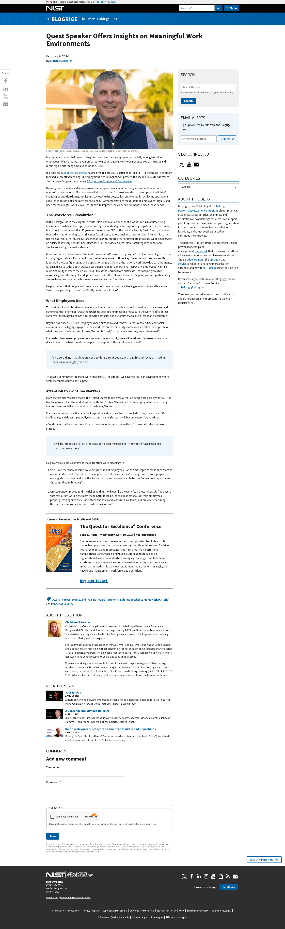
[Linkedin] (5, 88)
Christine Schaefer (61, 61)
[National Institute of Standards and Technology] (69, 874)
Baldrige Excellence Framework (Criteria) (144, 599)
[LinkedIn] (199, 876)
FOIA (181, 910)
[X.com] (5, 96)
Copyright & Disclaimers (114, 910)
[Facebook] (5, 81)
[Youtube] (189, 164)
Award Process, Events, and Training (74, 599)
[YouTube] (213, 876)
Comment (53, 782)
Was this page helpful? (264, 859)
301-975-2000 (52, 891)
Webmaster (52, 897)
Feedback (229, 887)
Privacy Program (91, 910)
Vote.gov (182, 917)
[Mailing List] (235, 876)
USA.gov (170, 917)
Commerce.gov (139, 917)
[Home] (55, 8)
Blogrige (64, 18)
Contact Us (66, 897)
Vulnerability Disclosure (142, 910)
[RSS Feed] (228, 876)
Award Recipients (108, 599)
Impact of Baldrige (62, 604)
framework (200, 251)
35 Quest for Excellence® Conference (109, 181)
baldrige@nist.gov (192, 287)
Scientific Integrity (221, 910)
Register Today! (94, 580)
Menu (233, 8)
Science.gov (157, 917)
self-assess (209, 268)
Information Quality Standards (113, 917)
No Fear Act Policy (166, 910)
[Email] (5, 104)
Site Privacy (58, 910)
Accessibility (73, 910)
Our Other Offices (82, 897)
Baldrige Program (193, 259)
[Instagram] (206, 876)
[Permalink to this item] (98, 215)
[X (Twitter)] (181, 164)
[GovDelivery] (196, 164)
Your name (53, 767)
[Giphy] (220, 876)
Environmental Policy (197, 910)
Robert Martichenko (75, 173)
